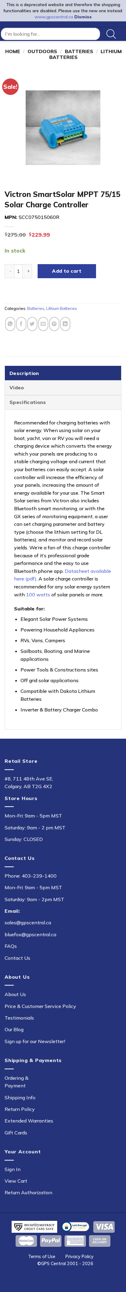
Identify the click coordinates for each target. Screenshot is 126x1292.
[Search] (111, 34)
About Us (15, 994)
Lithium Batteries (61, 308)
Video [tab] (16, 387)
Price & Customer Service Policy (40, 1006)
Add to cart (66, 271)
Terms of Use (41, 1256)
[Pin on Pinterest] (54, 324)
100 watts (38, 594)
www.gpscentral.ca (54, 17)
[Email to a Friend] (43, 324)
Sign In (12, 1169)
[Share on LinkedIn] (65, 324)
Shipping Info (20, 1097)
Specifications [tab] (27, 402)
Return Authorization (28, 1192)
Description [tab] (24, 373)
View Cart (16, 1181)
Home (12, 51)
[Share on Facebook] (21, 324)
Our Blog (14, 1029)
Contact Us (17, 958)
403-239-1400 (39, 876)
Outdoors (42, 51)
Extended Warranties (29, 1121)
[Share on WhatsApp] (10, 324)
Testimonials (19, 1018)
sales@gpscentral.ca (28, 922)
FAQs (11, 946)
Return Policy (20, 1109)
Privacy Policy (79, 1256)
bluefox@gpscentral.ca (30, 934)
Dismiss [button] (83, 17)
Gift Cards (16, 1133)
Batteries (79, 51)
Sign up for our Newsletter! (35, 1041)
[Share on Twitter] (32, 324)
